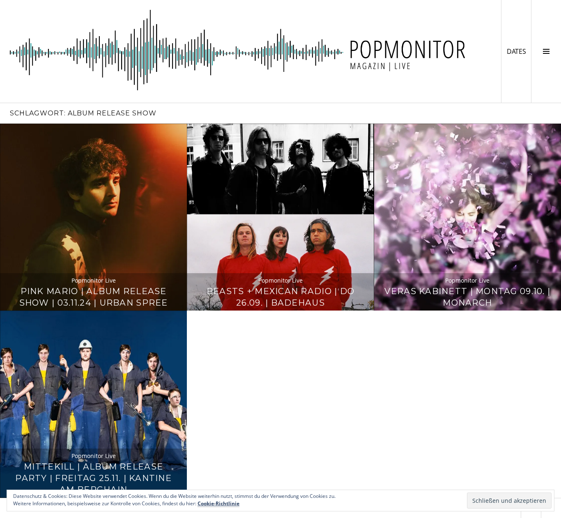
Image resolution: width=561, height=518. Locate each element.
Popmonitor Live (93, 280)
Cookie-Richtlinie (218, 503)
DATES (519, 51)
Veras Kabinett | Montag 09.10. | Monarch (467, 297)
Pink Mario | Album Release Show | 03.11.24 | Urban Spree (93, 297)
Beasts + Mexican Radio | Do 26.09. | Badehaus (280, 297)
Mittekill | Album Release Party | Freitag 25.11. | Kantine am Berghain (93, 478)
